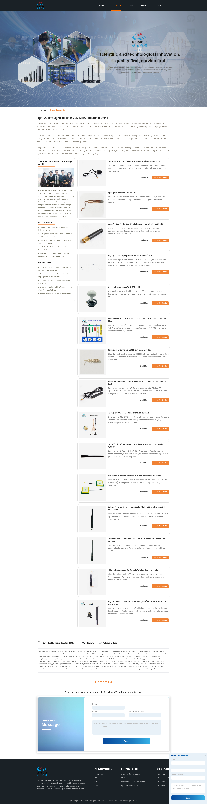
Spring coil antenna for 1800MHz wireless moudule (129, 350)
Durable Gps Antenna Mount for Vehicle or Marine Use (55, 282)
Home (101, 5)
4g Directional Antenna (131, 785)
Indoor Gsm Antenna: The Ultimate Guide (55, 293)
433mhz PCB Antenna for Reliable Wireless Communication (133, 570)
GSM (96, 778)
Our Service (162, 785)
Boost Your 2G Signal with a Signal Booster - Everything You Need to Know (55, 269)
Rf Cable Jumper (128, 778)
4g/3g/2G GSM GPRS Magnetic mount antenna (128, 412)
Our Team (161, 781)
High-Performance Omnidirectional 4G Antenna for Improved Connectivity (53, 255)
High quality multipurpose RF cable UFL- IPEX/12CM (130, 255)
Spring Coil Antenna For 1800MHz (122, 192)
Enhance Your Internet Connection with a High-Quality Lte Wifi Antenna (54, 275)
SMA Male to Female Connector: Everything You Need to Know (55, 242)
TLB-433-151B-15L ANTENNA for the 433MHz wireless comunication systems (136, 445)
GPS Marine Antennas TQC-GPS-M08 (124, 287)
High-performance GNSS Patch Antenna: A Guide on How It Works (55, 235)
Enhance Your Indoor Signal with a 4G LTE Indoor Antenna (54, 228)
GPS (96, 782)
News (130, 5)
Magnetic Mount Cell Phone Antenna (133, 782)
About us (162, 5)
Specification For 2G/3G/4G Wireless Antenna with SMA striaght (135, 224)
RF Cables (98, 774)
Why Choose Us (163, 778)
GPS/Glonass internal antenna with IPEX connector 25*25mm (134, 475)
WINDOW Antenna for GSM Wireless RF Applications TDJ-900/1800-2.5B (137, 382)
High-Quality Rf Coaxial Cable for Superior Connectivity (54, 248)
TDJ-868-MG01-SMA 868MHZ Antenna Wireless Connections (134, 161)
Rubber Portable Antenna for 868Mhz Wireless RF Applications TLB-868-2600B (137, 508)
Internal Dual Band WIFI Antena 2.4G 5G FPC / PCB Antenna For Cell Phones (137, 320)
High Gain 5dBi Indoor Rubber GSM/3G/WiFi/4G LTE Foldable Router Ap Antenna (137, 603)
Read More (144, 177)
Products (116, 5)
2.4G (96, 785)
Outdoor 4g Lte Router (130, 774)
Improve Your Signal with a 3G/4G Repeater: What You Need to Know (55, 288)
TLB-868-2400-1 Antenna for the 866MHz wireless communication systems (136, 540)
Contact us (145, 5)
